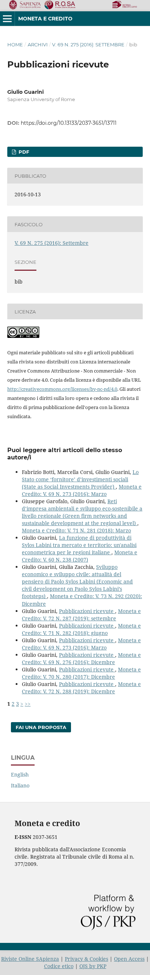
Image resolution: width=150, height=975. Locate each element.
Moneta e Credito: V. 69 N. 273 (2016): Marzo (82, 490)
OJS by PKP (92, 966)
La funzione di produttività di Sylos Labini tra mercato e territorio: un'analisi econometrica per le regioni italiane (79, 545)
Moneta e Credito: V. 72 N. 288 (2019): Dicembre (81, 688)
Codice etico (59, 966)
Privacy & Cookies (86, 958)
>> (28, 703)
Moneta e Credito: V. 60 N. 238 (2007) (79, 556)
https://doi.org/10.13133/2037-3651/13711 (69, 123)
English (20, 774)
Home (15, 44)
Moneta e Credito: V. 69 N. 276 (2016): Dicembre (81, 658)
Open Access (129, 958)
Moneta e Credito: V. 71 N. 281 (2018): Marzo (76, 530)
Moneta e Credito (45, 18)
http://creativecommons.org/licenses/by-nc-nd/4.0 (62, 389)
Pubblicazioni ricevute (87, 611)
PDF (23, 152)
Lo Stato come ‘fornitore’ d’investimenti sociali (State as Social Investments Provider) (80, 479)
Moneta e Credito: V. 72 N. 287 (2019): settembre (81, 615)
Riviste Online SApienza (30, 958)
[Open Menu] (7, 18)
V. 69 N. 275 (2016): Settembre (88, 44)
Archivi (38, 44)
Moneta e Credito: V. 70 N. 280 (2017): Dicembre (81, 673)
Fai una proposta (41, 727)
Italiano (20, 785)
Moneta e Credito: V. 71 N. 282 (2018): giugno (81, 629)
